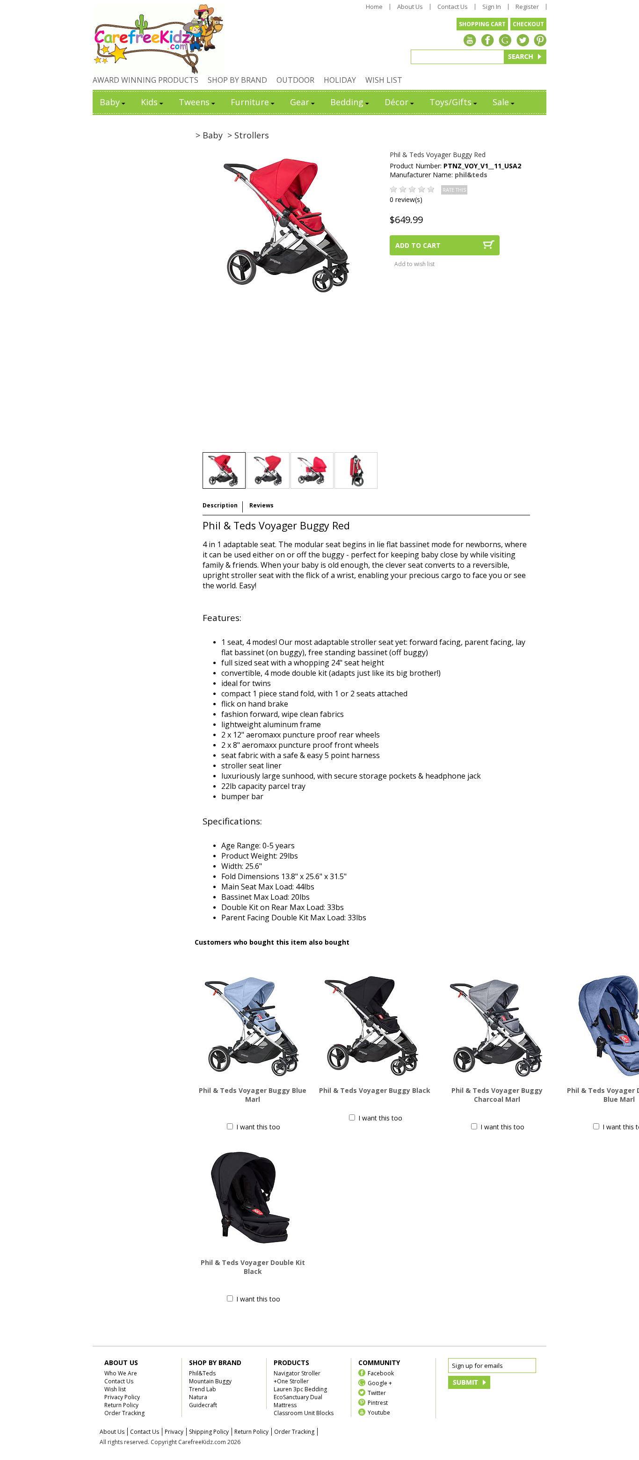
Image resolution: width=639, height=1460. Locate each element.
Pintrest (378, 1402)
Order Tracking (124, 1413)
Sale (501, 102)
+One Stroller (291, 1381)
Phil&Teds (202, 1373)
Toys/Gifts (450, 102)
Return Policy (121, 1405)
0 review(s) (406, 199)
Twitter (377, 1392)
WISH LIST (383, 80)
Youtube (379, 1412)
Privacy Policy (122, 1397)
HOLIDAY (340, 80)
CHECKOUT (528, 24)
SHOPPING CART (482, 24)
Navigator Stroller (297, 1373)
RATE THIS (454, 190)
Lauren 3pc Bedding (300, 1389)
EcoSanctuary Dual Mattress (298, 1401)
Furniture (250, 102)
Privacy (174, 1432)
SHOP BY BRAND (237, 80)
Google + (380, 1382)
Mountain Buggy (210, 1381)
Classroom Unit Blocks (304, 1413)
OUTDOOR (295, 80)
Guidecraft (203, 1405)
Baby (110, 102)
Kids (149, 102)
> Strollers (248, 135)
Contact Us (452, 7)
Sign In (491, 7)
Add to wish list (414, 264)
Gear (299, 102)
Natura (198, 1397)
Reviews (261, 505)
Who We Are (120, 1373)
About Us (410, 7)
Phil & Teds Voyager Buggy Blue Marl (252, 1095)
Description (220, 505)
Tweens (194, 102)
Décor (396, 102)
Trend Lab (202, 1389)
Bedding (346, 102)
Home (374, 7)
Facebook (381, 1372)
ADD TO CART (418, 245)
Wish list (115, 1389)
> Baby (209, 135)
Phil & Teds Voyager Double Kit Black (253, 1267)
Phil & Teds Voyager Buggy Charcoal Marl (497, 1095)
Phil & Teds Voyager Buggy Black (374, 1090)
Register (527, 7)
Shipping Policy (209, 1432)
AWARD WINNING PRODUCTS (145, 80)
